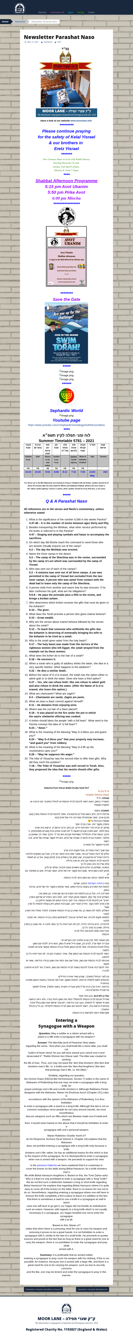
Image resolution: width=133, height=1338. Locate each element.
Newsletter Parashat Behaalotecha (92, 1289)
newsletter (48, 42)
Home (5, 21)
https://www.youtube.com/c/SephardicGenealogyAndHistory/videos (66, 425)
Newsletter (20, 21)
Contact (91, 12)
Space (70, 12)
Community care (57, 12)
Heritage (80, 12)
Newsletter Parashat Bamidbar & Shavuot (43, 1289)
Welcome (42, 12)
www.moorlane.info (81, 120)
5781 (59, 42)
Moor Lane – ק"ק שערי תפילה (66, 1318)
